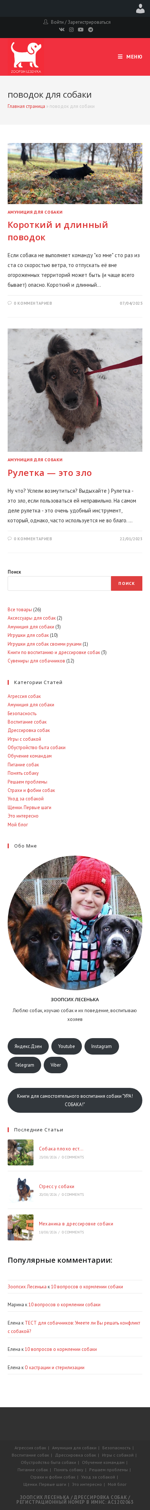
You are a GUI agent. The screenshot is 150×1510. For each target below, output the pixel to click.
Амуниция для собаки (35, 212)
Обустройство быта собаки (37, 747)
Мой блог (18, 825)
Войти (57, 22)
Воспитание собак (27, 722)
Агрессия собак (24, 696)
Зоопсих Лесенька (27, 1287)
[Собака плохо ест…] (20, 1152)
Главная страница (26, 106)
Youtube (66, 1046)
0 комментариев (33, 303)
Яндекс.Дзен (28, 1046)
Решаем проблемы (27, 782)
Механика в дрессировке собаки (76, 1224)
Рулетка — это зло (50, 472)
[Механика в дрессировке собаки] (20, 1227)
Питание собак (23, 765)
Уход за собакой (26, 799)
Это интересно (23, 816)
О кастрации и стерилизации (54, 1367)
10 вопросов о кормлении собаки (87, 1287)
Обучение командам (30, 756)
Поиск (14, 572)
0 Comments (73, 1157)
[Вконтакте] (62, 29)
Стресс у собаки (57, 1186)
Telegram (24, 1065)
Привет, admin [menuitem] (140, 8)
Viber (56, 1065)
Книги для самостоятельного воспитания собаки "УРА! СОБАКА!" (75, 1100)
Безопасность (22, 713)
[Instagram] (71, 29)
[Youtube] (81, 29)
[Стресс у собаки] (20, 1190)
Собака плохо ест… (61, 1149)
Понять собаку (23, 773)
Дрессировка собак (29, 730)
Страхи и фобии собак (31, 790)
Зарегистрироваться (89, 22)
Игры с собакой (24, 739)
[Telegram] (89, 29)
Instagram (101, 1046)
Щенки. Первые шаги (29, 807)
